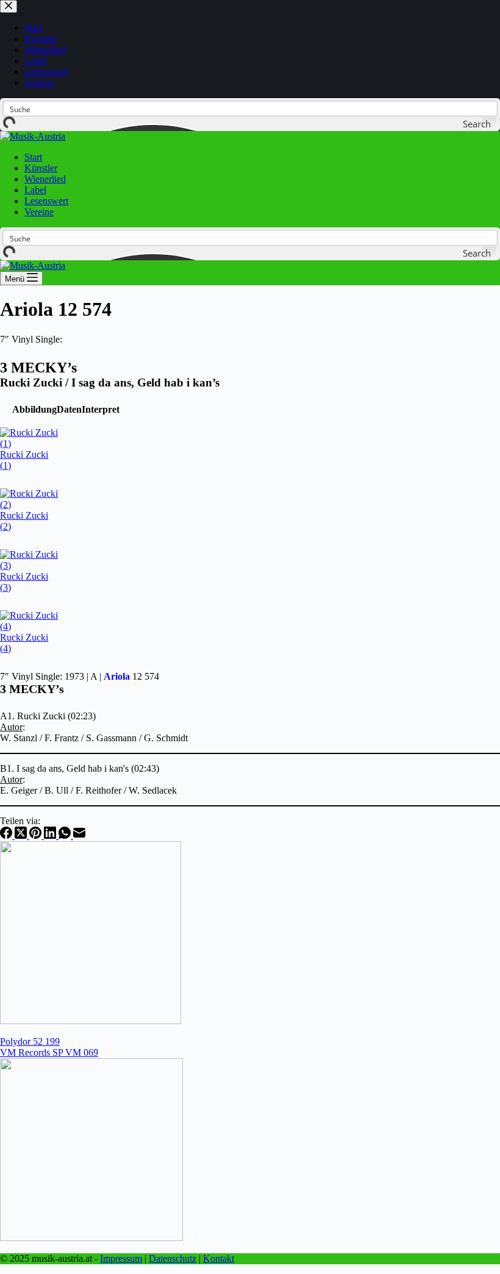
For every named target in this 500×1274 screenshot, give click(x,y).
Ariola (117, 676)
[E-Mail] (79, 835)
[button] (34, 409)
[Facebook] (7, 835)
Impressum (121, 1258)
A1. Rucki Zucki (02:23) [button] (48, 716)
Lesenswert (46, 201)
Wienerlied (45, 179)
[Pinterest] (36, 835)
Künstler (40, 168)
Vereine (39, 212)
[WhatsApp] (66, 835)
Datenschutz (172, 1258)
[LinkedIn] (51, 835)
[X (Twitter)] (22, 835)
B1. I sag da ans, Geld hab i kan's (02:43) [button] (79, 768)
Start (33, 157)
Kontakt (218, 1258)
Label (35, 190)
